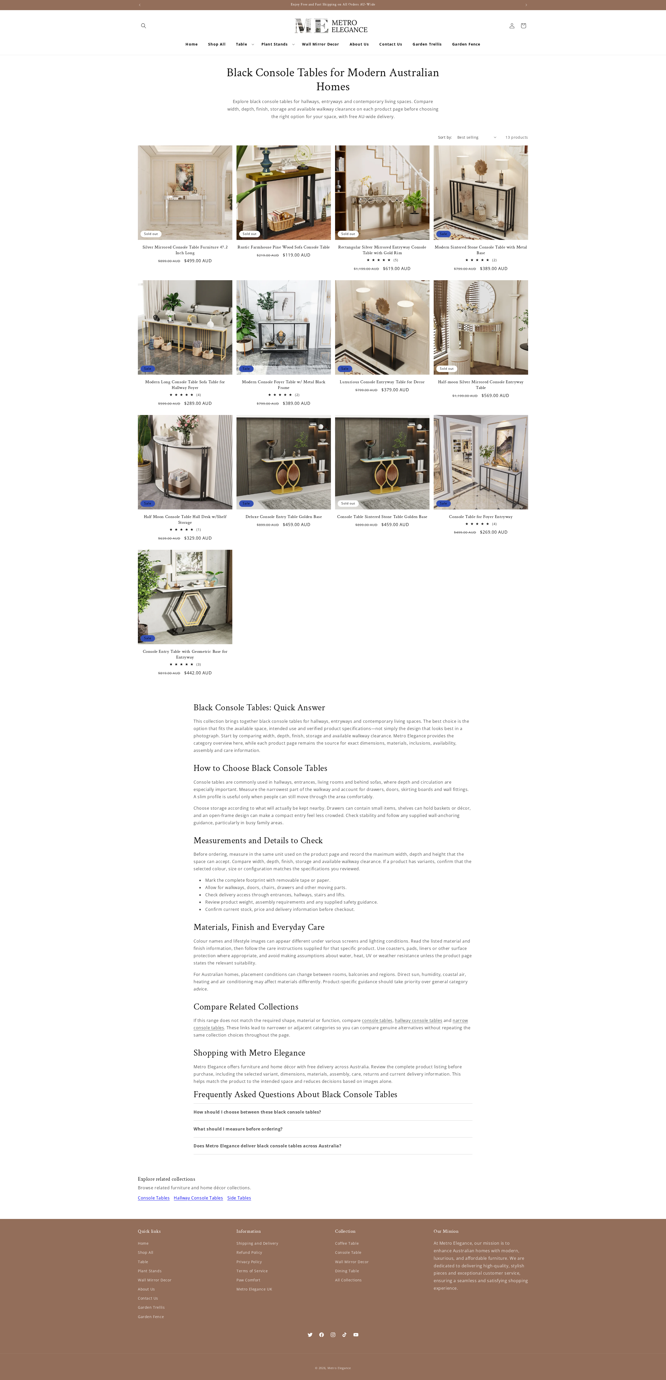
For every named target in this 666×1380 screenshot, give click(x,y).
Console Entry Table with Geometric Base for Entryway (185, 654)
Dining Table (347, 1270)
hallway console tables (418, 1020)
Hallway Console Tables (198, 1198)
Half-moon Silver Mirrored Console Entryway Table (481, 385)
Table (143, 1261)
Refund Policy (249, 1252)
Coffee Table (347, 1243)
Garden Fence (151, 1316)
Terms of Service (252, 1270)
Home (143, 1243)
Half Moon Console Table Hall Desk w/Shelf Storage (185, 519)
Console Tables (154, 1198)
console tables (377, 1020)
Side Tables (239, 1198)
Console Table (348, 1252)
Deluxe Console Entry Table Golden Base (284, 517)
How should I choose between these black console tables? (257, 1112)
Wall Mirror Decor (154, 1279)
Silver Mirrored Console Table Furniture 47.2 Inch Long (185, 250)
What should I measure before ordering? (238, 1129)
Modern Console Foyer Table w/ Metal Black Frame (283, 385)
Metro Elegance (339, 1368)
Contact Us (148, 1298)
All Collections (348, 1279)
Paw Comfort (248, 1279)
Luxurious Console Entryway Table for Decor (382, 382)
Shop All (145, 1252)
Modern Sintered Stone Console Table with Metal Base (481, 250)
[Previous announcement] (139, 5)
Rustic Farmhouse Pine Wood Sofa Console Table (284, 247)
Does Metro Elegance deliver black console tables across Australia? (268, 1146)
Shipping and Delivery (257, 1243)
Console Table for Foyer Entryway (481, 517)
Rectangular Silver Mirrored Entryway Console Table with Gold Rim (382, 250)
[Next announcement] (526, 5)
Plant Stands (150, 1270)
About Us (146, 1289)
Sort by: (445, 137)
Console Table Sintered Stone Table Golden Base (382, 517)
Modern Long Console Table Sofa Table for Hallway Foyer (185, 385)
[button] (143, 25)
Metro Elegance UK (254, 1289)
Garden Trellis (151, 1307)
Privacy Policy (249, 1261)
